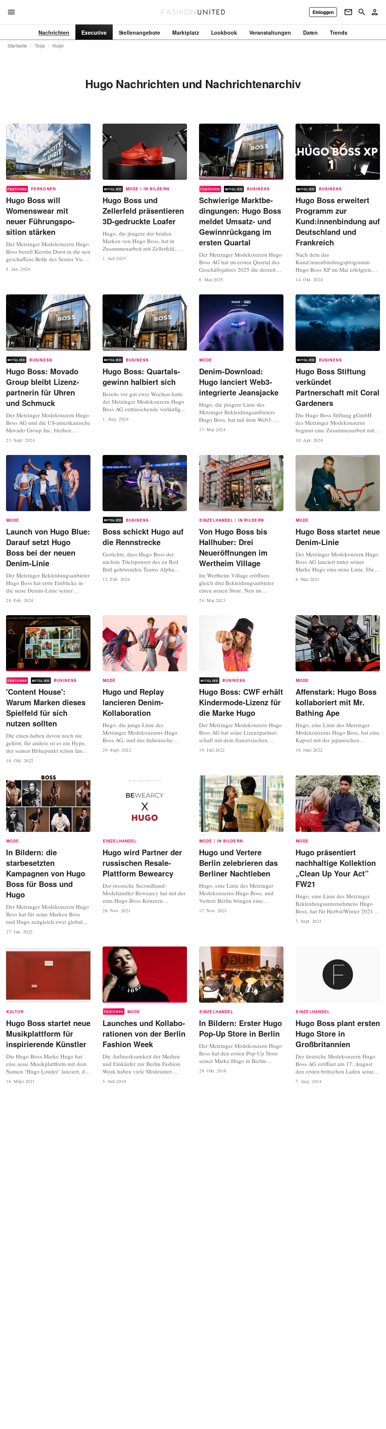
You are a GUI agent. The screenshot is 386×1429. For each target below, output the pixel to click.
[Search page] (362, 12)
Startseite (17, 45)
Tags (40, 45)
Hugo (58, 45)
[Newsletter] (348, 12)
